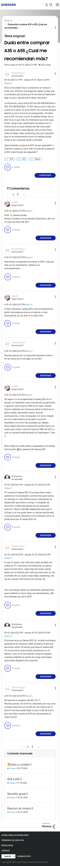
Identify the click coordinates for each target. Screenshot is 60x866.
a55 (24, 159)
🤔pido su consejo (18, 764)
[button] (51, 74)
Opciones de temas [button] (51, 27)
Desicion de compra (19, 808)
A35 (11, 159)
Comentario (45, 175)
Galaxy (37, 159)
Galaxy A (8, 83)
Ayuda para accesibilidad (14, 835)
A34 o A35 (13, 779)
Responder (45, 238)
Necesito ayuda (16, 793)
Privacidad (7, 845)
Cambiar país (24, 856)
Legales (5, 850)
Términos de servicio (12, 840)
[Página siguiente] (23, 194)
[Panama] (8, 4)
